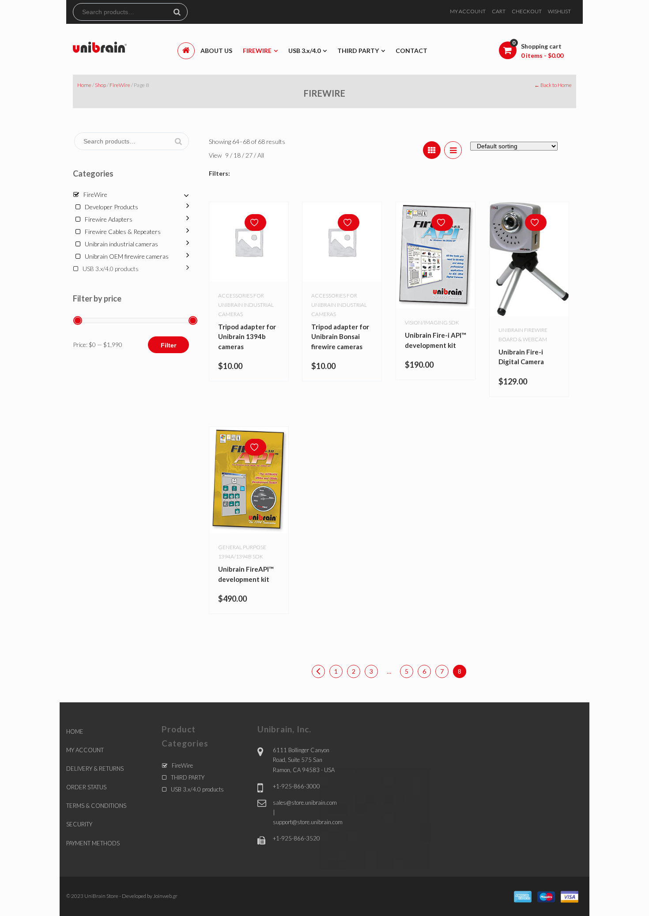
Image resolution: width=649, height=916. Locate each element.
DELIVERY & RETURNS (95, 768)
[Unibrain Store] (100, 46)
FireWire (119, 85)
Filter (168, 345)
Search (180, 12)
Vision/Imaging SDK (432, 322)
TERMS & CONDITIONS (96, 805)
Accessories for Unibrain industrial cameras (246, 304)
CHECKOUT (527, 11)
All (260, 155)
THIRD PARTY (187, 777)
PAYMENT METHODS (93, 843)
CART (499, 11)
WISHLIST (559, 11)
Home (84, 85)
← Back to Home (553, 85)
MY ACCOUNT (468, 11)
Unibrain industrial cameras (121, 244)
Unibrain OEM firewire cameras (127, 256)
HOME (74, 731)
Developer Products (111, 207)
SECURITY (79, 824)
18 (238, 155)
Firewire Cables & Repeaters (123, 231)
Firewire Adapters (108, 219)
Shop (100, 85)
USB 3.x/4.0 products (111, 268)
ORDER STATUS (86, 787)
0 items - (542, 55)
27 (249, 155)
